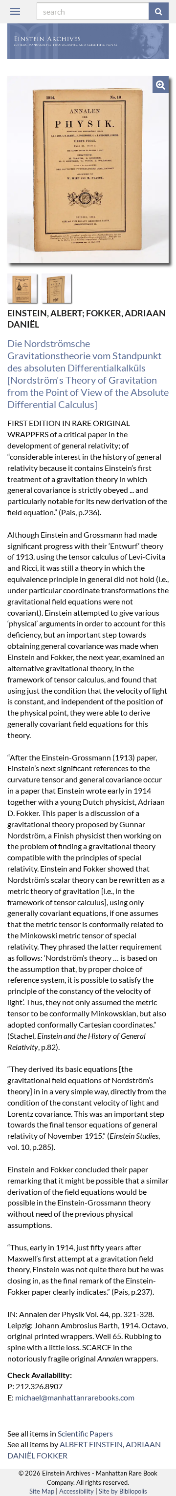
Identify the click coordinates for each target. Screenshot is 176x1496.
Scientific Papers (85, 1433)
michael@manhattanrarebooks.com (74, 1397)
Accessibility (76, 1491)
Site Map (41, 1491)
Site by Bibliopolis (123, 1491)
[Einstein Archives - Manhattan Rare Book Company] (88, 41)
